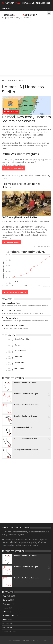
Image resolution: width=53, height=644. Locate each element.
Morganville (19, 368)
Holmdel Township (22, 339)
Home (4, 80)
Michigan (6, 604)
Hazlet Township (21, 351)
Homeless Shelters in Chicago (25, 382)
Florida (5, 607)
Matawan (18, 357)
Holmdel (20, 80)
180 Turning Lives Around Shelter (19, 217)
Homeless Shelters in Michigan (26, 393)
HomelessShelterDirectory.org (26, 640)
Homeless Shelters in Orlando (25, 416)
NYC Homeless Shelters (23, 427)
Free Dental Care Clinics (11, 310)
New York (6, 596)
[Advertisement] (26, 49)
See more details (12, 242)
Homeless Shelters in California (26, 405)
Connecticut (7, 631)
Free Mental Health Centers (13, 325)
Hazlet (17, 345)
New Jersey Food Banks (11, 303)
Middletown (19, 362)
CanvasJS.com (47, 286)
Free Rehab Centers (10, 318)
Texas (5, 619)
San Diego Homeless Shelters (25, 438)
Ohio (5, 611)
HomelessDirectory (19, 15)
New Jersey (11, 80)
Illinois (5, 623)
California (6, 600)
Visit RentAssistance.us (14, 168)
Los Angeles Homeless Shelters (26, 449)
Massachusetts (8, 615)
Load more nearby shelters (15, 292)
